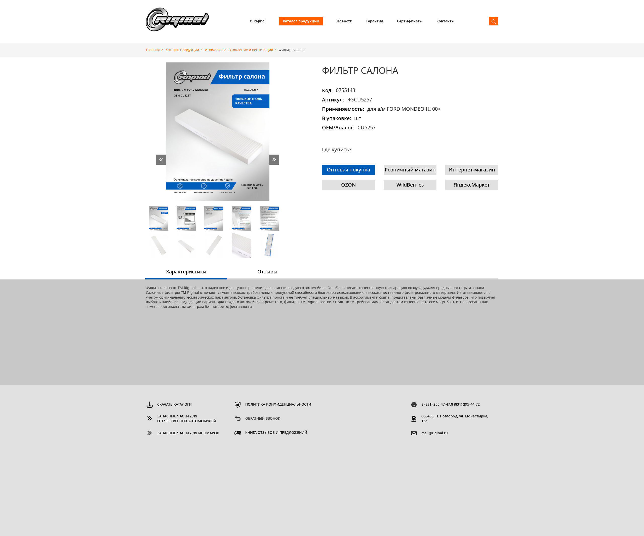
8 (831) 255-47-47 (435, 404)
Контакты (445, 21)
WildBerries (410, 185)
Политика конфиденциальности (278, 404)
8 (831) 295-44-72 (465, 404)
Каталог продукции (301, 21)
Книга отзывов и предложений (276, 433)
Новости (344, 21)
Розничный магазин (410, 169)
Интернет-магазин (472, 169)
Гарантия (374, 21)
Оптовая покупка (348, 169)
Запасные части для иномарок (188, 433)
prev (161, 160)
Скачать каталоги (174, 404)
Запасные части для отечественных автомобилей (186, 419)
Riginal (177, 21)
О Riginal (257, 21)
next (274, 160)
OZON (348, 185)
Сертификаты (410, 21)
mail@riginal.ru (434, 433)
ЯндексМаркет (472, 185)
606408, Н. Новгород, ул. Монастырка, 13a (454, 419)
